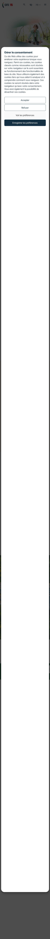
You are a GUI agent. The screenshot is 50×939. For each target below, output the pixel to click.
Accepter (25, 100)
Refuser (25, 107)
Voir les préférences (25, 115)
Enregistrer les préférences (25, 122)
